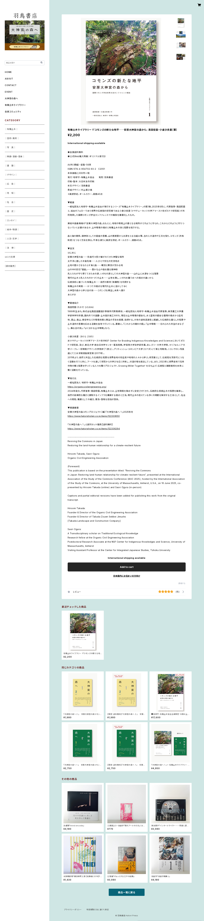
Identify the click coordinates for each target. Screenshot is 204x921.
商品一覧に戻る (126, 892)
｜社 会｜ (10, 202)
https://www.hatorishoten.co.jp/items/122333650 (94, 416)
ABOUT (9, 78)
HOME (8, 72)
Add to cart (127, 566)
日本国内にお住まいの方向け (126, 576)
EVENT (9, 92)
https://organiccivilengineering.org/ (87, 386)
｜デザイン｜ (11, 174)
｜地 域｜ (10, 193)
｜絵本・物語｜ (12, 229)
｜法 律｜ (10, 247)
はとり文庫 (10, 257)
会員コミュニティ (13, 111)
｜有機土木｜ (11, 129)
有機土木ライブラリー (15, 105)
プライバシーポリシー (73, 909)
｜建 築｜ (10, 165)
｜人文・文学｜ (12, 238)
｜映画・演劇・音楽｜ (15, 156)
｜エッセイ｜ (11, 220)
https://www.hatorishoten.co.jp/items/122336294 (94, 428)
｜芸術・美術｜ (12, 138)
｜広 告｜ (10, 184)
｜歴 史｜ (10, 211)
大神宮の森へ (11, 98)
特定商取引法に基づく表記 (97, 909)
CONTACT (11, 85)
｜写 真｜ (10, 147)
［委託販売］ (10, 266)
